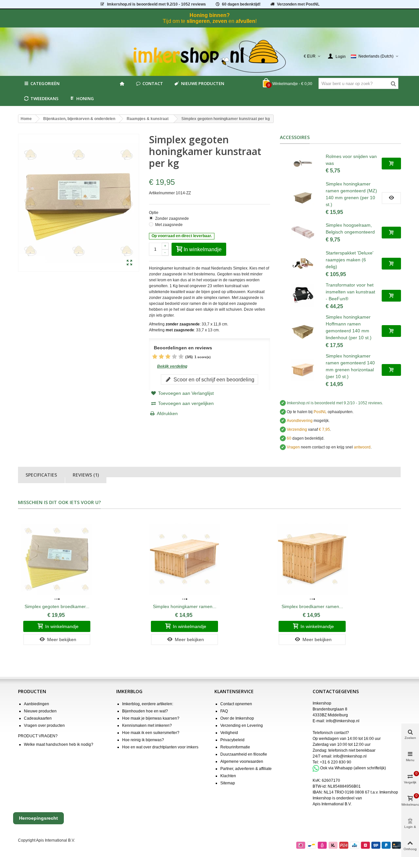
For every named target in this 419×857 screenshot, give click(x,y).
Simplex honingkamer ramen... (184, 606)
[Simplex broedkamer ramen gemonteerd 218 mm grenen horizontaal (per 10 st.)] (312, 559)
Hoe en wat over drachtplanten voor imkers (160, 747)
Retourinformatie (235, 747)
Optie (154, 212)
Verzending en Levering (241, 725)
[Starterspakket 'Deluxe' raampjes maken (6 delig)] (303, 264)
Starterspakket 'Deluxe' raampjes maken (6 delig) (349, 259)
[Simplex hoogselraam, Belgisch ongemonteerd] (303, 232)
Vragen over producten (44, 725)
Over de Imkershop (237, 718)
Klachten (228, 776)
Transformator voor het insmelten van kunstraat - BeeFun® (350, 291)
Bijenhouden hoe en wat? (145, 711)
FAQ (224, 711)
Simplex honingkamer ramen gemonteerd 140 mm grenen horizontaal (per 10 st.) (350, 366)
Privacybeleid (232, 740)
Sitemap (227, 783)
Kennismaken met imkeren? (147, 725)
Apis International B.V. (332, 804)
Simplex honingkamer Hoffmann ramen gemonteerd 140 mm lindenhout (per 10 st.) (349, 327)
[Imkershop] (210, 56)
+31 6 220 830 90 (335, 762)
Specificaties (41, 475)
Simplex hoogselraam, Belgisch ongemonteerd (350, 228)
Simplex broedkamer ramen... (312, 606)
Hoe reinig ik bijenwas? (143, 740)
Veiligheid (229, 732)
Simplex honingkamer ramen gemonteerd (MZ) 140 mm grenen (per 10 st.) (351, 194)
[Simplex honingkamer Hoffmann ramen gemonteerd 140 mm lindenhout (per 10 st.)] (303, 331)
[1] (154, 357)
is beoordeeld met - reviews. (335, 403)
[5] (181, 357)
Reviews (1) (86, 475)
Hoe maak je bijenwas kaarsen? (150, 718)
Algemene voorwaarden (241, 761)
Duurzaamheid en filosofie (243, 754)
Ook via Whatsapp (336, 768)
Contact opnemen (236, 704)
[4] (174, 357)
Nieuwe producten (202, 83)
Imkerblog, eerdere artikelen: (147, 704)
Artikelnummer (162, 193)
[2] (161, 357)
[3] (168, 357)
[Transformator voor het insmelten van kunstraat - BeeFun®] (303, 296)
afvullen (245, 21)
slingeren (198, 21)
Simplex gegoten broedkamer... (57, 606)
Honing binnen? (210, 15)
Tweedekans (44, 98)
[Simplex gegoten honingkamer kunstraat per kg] (129, 263)
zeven (219, 21)
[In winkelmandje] (391, 163)
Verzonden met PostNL (298, 4)
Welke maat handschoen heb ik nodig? (58, 744)
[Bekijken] (391, 198)
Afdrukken (167, 413)
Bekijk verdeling (172, 366)
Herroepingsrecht (38, 818)
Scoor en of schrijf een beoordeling (213, 379)
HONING (85, 98)
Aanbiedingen (36, 704)
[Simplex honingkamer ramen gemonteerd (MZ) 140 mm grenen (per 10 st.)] (303, 198)
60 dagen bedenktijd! (241, 4)
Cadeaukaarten (38, 718)
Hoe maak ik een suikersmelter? (150, 732)
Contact (152, 83)
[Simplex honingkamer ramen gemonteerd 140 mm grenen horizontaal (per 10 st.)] (303, 370)
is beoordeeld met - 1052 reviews (156, 4)
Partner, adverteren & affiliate (246, 768)
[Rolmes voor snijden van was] (303, 163)
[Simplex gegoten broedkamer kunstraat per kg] (56, 559)
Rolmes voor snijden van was (351, 160)
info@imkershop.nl (342, 721)
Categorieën (45, 83)
